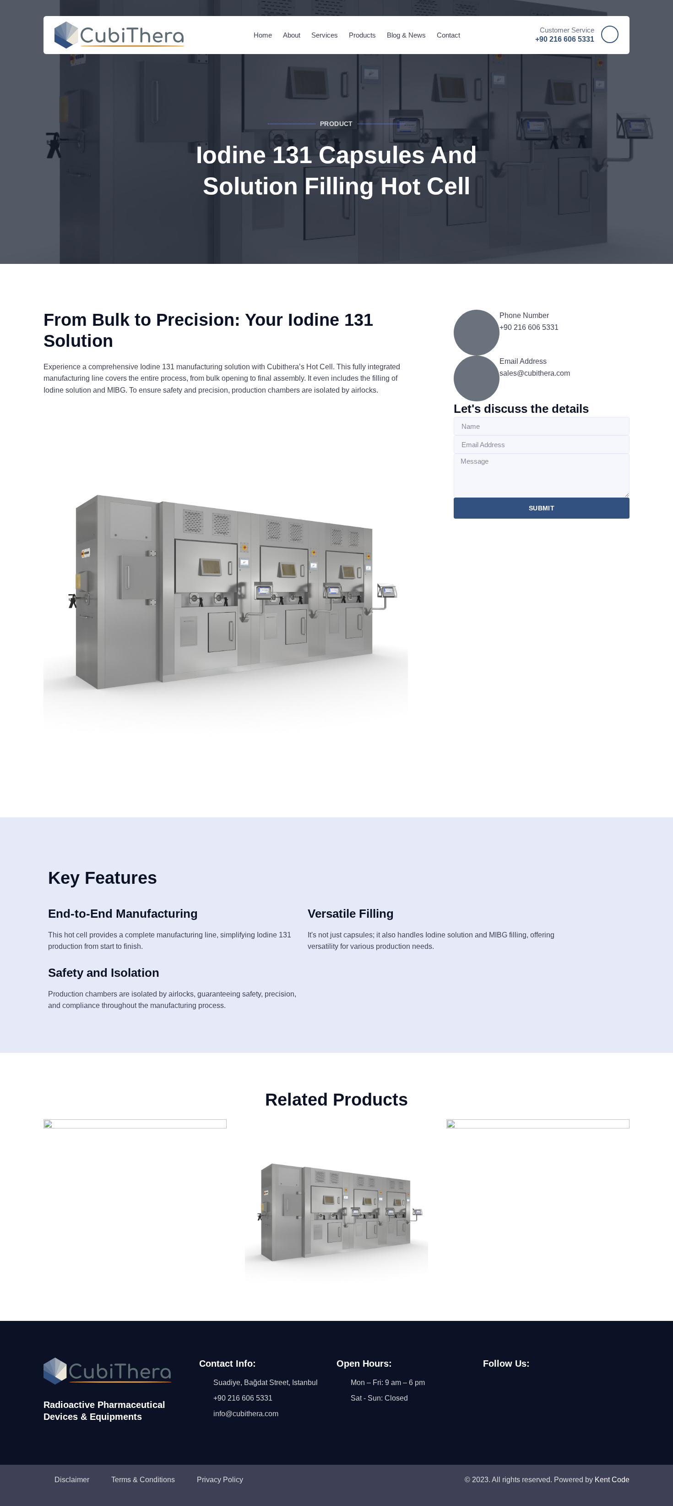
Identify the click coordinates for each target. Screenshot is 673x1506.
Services (324, 35)
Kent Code (612, 1480)
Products (362, 35)
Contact (448, 35)
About (291, 35)
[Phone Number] (476, 333)
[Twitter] (594, 1395)
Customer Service (567, 30)
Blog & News (406, 35)
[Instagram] (519, 1395)
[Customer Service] (610, 34)
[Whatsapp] (569, 1395)
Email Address (523, 361)
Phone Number (524, 315)
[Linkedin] (544, 1395)
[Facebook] (494, 1395)
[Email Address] (476, 378)
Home (263, 35)
